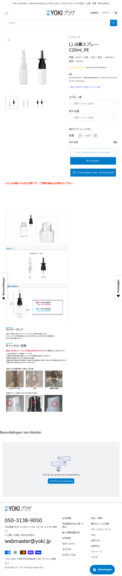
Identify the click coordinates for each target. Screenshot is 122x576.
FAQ (93, 535)
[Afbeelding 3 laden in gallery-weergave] (40, 102)
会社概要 (66, 518)
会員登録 (94, 12)
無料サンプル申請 (100, 524)
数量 (71, 136)
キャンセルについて (101, 529)
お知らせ (95, 540)
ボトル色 (74, 111)
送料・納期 (96, 518)
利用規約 (66, 538)
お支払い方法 (69, 555)
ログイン (106, 12)
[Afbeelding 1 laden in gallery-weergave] (12, 102)
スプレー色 (75, 97)
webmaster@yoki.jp (38, 3)
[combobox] (61, 23)
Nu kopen (93, 161)
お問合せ (95, 546)
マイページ (96, 551)
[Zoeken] (113, 23)
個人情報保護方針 (71, 532)
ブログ (94, 557)
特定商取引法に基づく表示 (73, 525)
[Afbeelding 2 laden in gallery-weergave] (26, 102)
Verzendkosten (91, 77)
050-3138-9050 (20, 3)
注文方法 (66, 549)
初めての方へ (69, 543)
